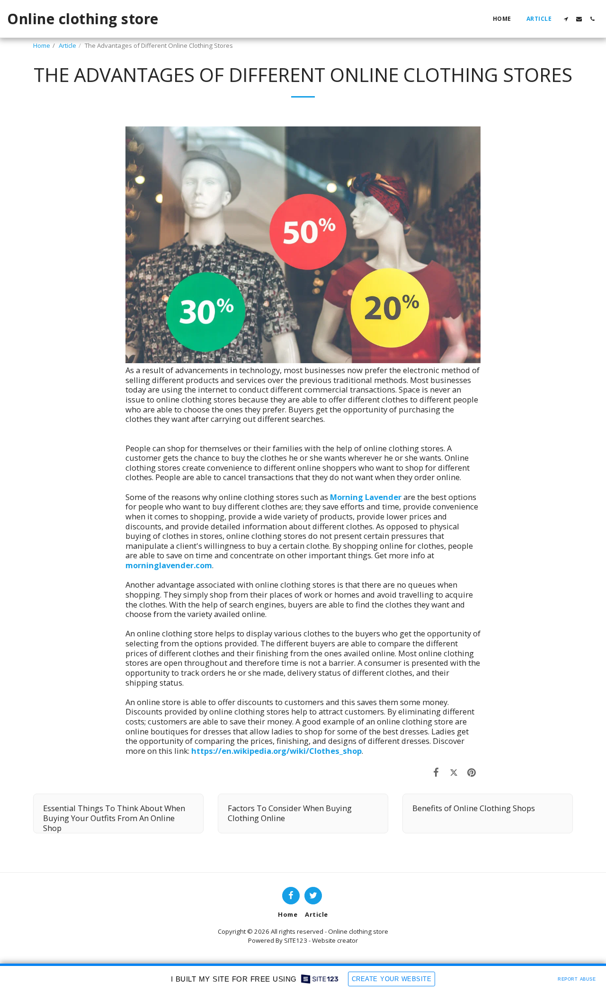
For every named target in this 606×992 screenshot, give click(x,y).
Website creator (335, 940)
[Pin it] (472, 772)
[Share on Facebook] (436, 772)
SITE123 (295, 940)
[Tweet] (454, 772)
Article (67, 45)
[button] (566, 19)
